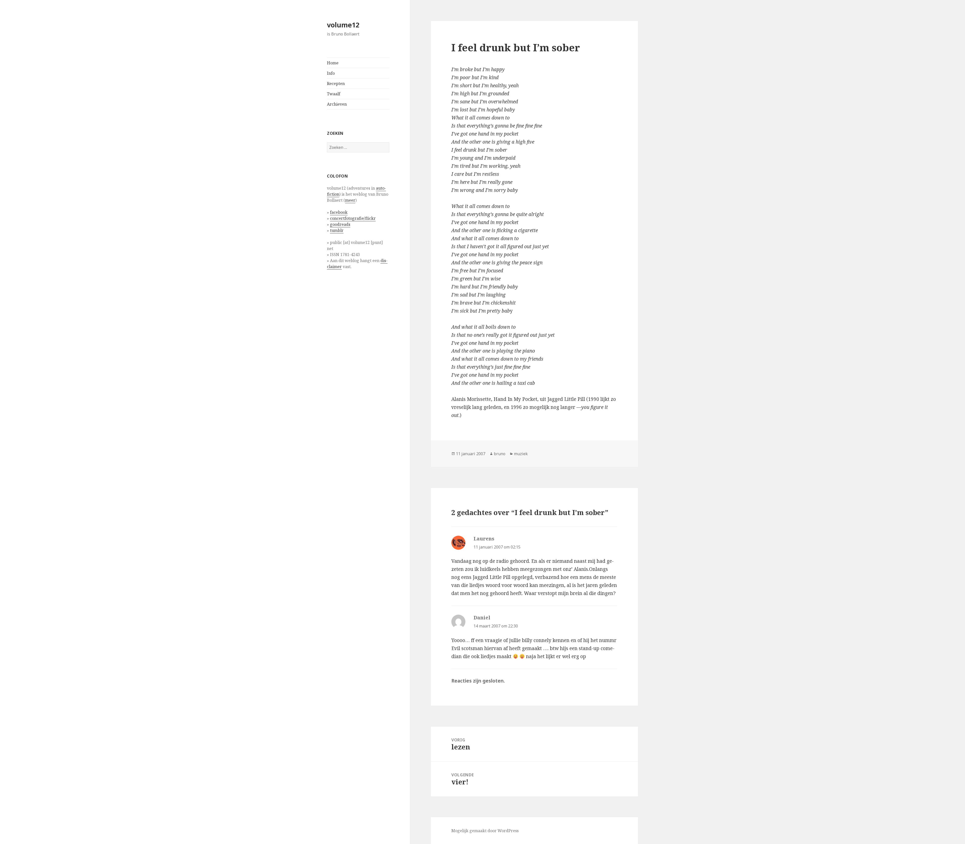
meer (350, 200)
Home (333, 63)
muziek (521, 453)
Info (331, 73)
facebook (339, 212)
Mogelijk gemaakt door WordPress (485, 830)
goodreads (340, 224)
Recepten (336, 83)
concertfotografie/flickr (353, 218)
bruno (499, 453)
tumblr (337, 230)
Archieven (337, 104)
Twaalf (333, 94)
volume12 (343, 24)
